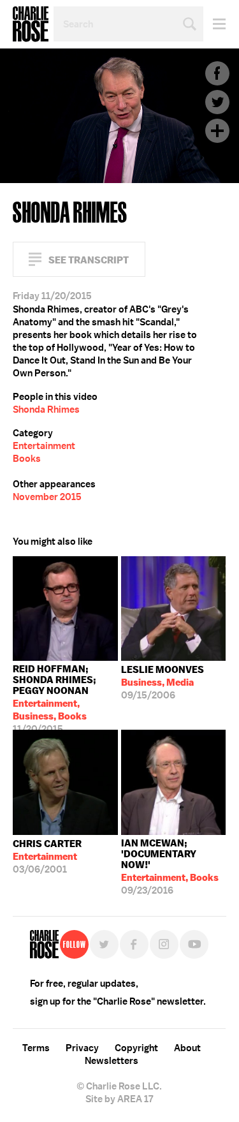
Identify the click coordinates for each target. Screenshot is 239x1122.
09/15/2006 (162, 682)
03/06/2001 (47, 857)
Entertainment (44, 445)
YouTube (194, 944)
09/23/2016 (170, 867)
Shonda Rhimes (46, 409)
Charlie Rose (30, 24)
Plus (217, 131)
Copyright (136, 1048)
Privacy (82, 1048)
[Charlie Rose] (44, 944)
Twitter (217, 102)
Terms (36, 1048)
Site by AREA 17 (119, 1099)
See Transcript (88, 260)
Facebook (217, 73)
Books (27, 458)
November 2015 (47, 497)
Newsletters (111, 1060)
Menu (214, 23)
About (187, 1048)
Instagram (164, 944)
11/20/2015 (54, 696)
